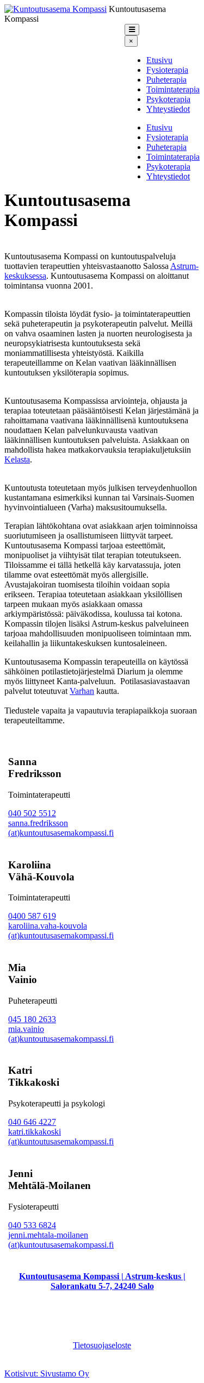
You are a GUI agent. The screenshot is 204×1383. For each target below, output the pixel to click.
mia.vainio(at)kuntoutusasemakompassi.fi (61, 1033)
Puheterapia (166, 79)
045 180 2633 (32, 1019)
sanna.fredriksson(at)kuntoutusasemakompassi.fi (61, 827)
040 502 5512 (32, 813)
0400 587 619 (32, 916)
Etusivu (159, 60)
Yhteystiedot (168, 109)
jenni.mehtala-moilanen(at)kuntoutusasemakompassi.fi (61, 1239)
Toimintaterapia (173, 89)
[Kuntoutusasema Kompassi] (55, 9)
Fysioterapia (167, 69)
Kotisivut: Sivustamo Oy (46, 1373)
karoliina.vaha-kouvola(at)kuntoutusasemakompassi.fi (61, 930)
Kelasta (17, 459)
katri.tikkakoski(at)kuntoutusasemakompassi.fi (61, 1136)
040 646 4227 (32, 1122)
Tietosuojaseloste (102, 1345)
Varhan (82, 691)
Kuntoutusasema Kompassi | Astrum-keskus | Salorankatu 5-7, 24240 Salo (102, 1281)
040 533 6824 (32, 1225)
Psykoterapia (168, 99)
